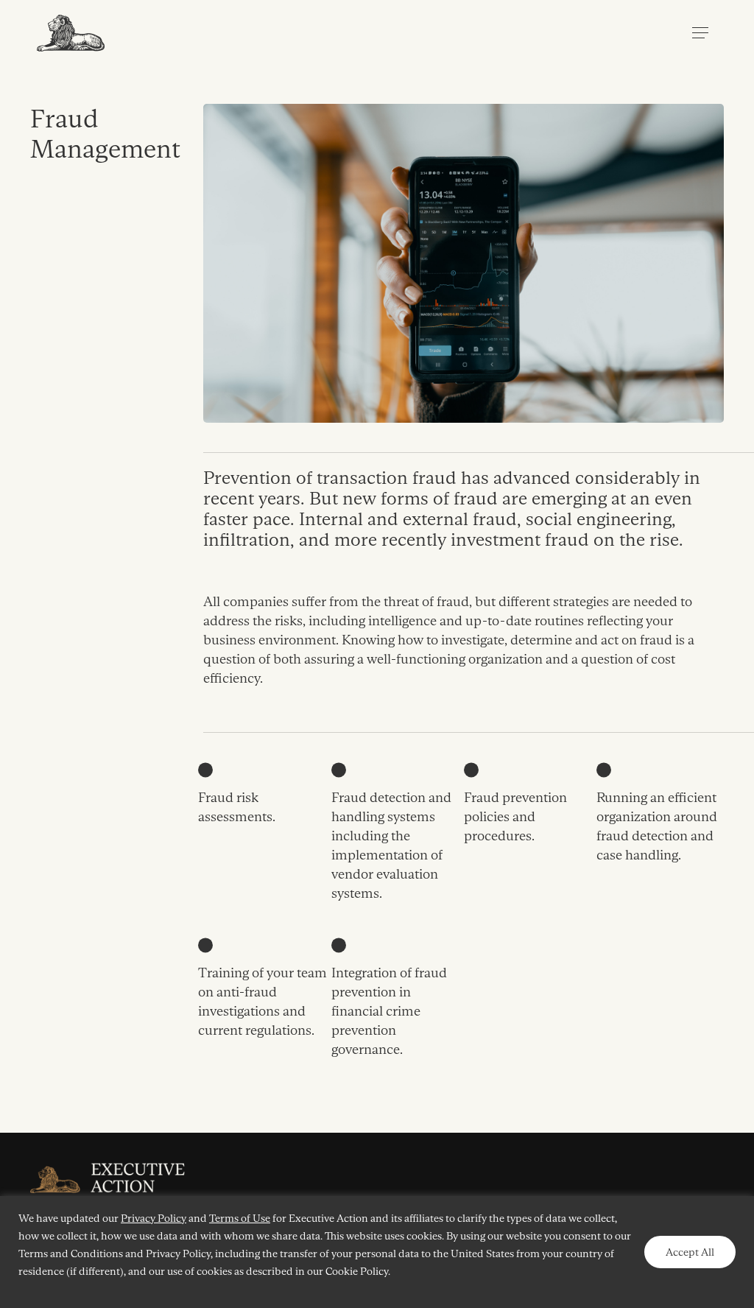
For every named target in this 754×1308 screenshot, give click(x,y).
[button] (700, 33)
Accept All (690, 1252)
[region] (377, 1252)
